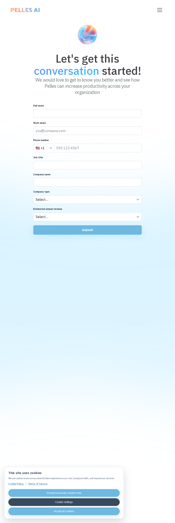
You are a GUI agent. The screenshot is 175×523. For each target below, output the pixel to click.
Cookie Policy (16, 484)
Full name (38, 105)
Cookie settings (64, 502)
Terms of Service (37, 484)
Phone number (41, 140)
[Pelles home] (25, 10)
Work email (39, 122)
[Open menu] (159, 10)
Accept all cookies (64, 511)
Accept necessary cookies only (64, 492)
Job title (38, 157)
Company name (41, 174)
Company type (41, 191)
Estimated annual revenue (47, 208)
